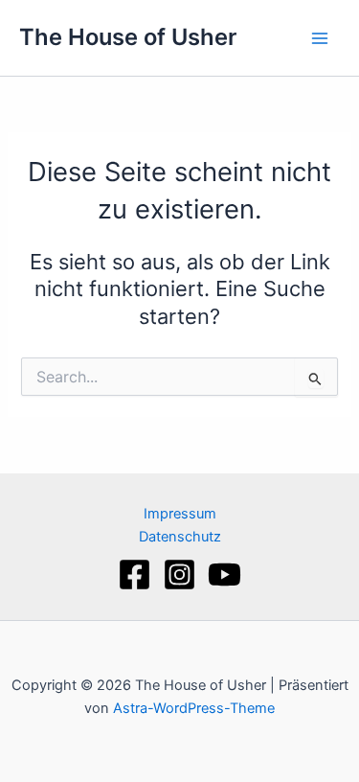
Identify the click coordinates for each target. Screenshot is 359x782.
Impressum (180, 513)
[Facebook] (134, 574)
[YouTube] (224, 574)
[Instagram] (179, 574)
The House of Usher (127, 37)
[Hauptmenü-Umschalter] (320, 38)
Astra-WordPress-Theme (194, 708)
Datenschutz (180, 536)
